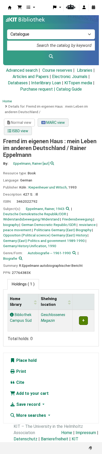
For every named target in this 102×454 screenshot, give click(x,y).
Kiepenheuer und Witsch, (48, 187)
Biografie (10, 258)
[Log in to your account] (84, 8)
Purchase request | (38, 89)
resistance (87, 225)
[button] (19, 8)
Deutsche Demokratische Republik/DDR (34, 214)
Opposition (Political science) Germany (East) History (45, 235)
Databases (18, 82)
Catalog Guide (69, 89)
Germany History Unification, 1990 (29, 246)
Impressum (86, 432)
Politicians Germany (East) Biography (62, 230)
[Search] (51, 56)
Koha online (10, 7)
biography (11, 225)
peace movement (17, 230)
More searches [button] (31, 415)
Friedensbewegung (77, 219)
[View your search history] (93, 8)
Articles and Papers (31, 76)
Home (7, 101)
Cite (19, 382)
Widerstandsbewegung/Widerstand (31, 219)
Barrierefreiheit (54, 438)
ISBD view (19, 131)
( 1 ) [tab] (23, 284)
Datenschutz (25, 438)
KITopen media (78, 82)
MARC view (55, 122)
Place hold (26, 360)
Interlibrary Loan (46, 82)
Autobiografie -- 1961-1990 (49, 253)
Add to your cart (32, 393)
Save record (28, 404)
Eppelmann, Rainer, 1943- (45, 209)
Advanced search (22, 70)
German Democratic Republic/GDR (48, 225)
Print (20, 371)
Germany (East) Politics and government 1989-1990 (44, 241)
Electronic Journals (69, 76)
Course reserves (57, 70)
